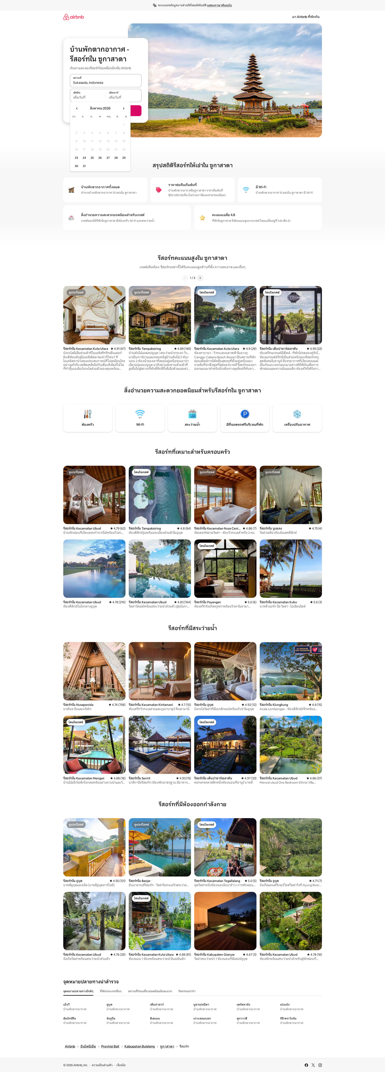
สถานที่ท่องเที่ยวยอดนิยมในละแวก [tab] (150, 991)
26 (100, 158)
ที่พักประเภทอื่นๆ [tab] (111, 991)
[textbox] (87, 97)
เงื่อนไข (121, 1065)
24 (84, 158)
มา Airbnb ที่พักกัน (306, 17)
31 (84, 166)
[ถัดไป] (200, 278)
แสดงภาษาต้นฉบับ (219, 5)
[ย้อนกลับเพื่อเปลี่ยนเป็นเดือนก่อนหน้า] (77, 108)
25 (92, 158)
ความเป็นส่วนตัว (102, 1065)
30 (76, 166)
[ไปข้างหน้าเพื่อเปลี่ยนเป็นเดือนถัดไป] (123, 108)
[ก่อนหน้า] (185, 278)
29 (124, 158)
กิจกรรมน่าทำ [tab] (187, 991)
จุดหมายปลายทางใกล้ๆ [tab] (78, 991)
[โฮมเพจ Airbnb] (73, 17)
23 (76, 158)
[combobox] (105, 82)
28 (116, 158)
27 (108, 158)
